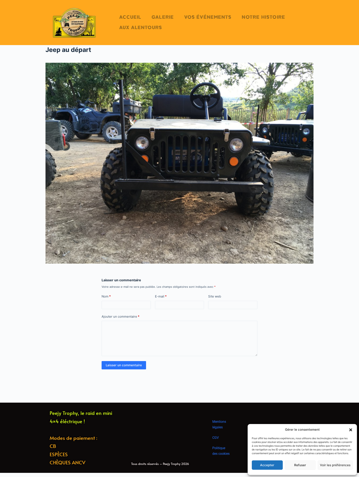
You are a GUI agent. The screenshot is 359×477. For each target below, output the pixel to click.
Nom (106, 296)
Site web (214, 296)
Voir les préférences (335, 465)
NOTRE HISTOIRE (263, 17)
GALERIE (163, 17)
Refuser (300, 465)
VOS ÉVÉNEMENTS (207, 17)
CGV (215, 438)
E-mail (161, 296)
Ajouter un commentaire (120, 316)
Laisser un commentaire (124, 365)
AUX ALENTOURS (140, 27)
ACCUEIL (130, 17)
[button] (351, 430)
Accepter (267, 465)
